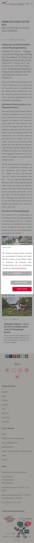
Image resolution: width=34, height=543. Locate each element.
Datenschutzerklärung (19, 268)
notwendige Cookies (21, 282)
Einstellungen (17, 273)
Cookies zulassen (22, 289)
